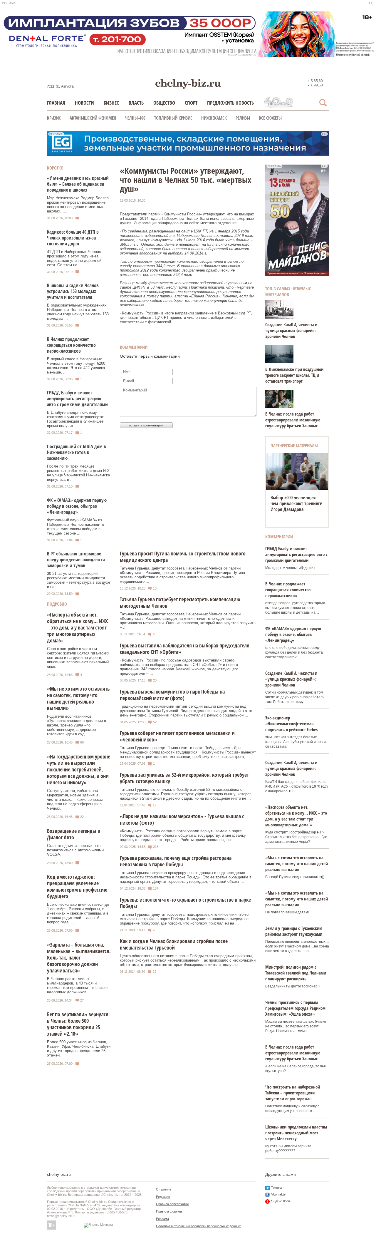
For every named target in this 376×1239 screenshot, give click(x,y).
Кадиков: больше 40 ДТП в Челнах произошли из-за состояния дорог (73, 238)
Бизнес (111, 102)
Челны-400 (135, 118)
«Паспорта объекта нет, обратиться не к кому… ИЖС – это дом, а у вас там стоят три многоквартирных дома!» (77, 627)
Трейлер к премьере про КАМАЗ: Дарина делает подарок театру (294, 503)
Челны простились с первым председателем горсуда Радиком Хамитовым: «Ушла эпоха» (295, 1008)
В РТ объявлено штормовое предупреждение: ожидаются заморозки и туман (76, 559)
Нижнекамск (214, 118)
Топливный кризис (173, 118)
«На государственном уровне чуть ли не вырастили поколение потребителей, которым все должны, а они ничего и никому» (78, 769)
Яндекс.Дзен (280, 1201)
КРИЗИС (54, 118)
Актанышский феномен (93, 118)
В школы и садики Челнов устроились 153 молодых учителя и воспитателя (73, 291)
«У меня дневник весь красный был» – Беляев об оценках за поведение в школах (78, 184)
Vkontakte (278, 1194)
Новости (84, 102)
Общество (164, 102)
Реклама (162, 1218)
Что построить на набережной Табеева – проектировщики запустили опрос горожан (292, 1092)
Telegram (277, 1187)
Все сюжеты (270, 118)
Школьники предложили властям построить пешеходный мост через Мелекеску (296, 1132)
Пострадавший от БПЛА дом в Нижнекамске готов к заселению (76, 452)
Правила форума (169, 1211)
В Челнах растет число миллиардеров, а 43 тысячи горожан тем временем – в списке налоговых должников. (77, 985)
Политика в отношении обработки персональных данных (198, 1226)
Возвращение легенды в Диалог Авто (73, 834)
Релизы (243, 118)
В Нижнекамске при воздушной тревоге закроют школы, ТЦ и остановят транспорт (294, 375)
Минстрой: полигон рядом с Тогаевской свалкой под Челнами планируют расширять (295, 973)
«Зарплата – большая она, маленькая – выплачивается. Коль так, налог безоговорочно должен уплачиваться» (79, 957)
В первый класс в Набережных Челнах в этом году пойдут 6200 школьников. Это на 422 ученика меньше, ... (76, 365)
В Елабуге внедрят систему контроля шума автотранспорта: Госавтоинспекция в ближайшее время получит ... (75, 419)
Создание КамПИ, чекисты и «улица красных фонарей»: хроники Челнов (291, 330)
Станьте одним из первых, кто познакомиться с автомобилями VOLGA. (75, 850)
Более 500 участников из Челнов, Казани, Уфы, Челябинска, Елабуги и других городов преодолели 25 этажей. (78, 1048)
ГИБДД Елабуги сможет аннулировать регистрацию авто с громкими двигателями (77, 398)
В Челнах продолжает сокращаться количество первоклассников (71, 345)
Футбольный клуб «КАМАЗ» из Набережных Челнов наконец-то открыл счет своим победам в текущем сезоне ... (75, 526)
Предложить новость (230, 102)
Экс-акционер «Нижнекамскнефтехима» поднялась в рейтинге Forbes (291, 723)
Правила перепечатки (172, 1204)
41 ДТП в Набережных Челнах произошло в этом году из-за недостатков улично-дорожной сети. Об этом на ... (74, 258)
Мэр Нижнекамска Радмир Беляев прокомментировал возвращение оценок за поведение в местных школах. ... (78, 204)
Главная (56, 102)
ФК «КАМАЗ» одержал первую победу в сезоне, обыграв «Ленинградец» (77, 506)
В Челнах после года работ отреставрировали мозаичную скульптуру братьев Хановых (292, 419)
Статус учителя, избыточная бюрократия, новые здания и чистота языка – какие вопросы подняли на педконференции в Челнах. (75, 799)
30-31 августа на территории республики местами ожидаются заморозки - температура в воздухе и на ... (78, 580)
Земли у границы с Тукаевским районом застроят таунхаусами (293, 931)
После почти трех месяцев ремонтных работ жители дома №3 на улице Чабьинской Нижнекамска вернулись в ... (78, 473)
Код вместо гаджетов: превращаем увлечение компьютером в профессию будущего (77, 886)
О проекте (163, 1189)
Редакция (163, 1196)
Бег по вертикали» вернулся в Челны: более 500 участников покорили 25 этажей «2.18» (77, 1024)
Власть (136, 102)
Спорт (191, 102)
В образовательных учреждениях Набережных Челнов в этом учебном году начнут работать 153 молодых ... (78, 312)
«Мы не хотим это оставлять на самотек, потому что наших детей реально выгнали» (78, 698)
